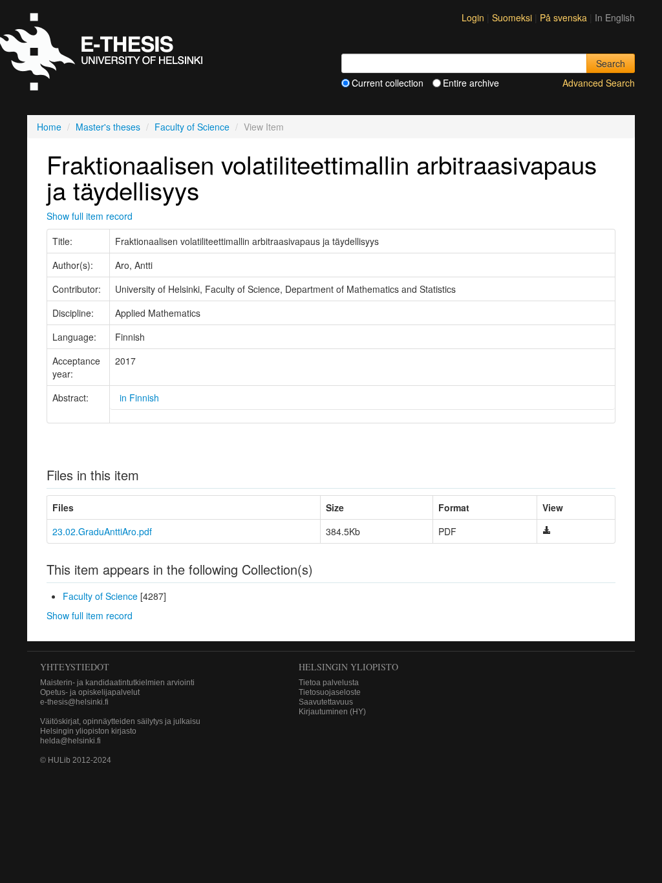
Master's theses (108, 126)
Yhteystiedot (74, 667)
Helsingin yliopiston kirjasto (88, 731)
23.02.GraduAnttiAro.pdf (102, 531)
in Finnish (139, 397)
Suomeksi (513, 17)
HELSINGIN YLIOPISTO (348, 667)
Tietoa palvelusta (329, 682)
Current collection (387, 82)
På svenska (565, 17)
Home (49, 126)
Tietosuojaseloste (330, 692)
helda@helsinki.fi (70, 740)
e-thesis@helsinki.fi (74, 702)
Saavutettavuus (326, 702)
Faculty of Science (192, 126)
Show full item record (90, 215)
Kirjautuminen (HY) (332, 711)
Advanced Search (598, 82)
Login (473, 17)
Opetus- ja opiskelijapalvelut (90, 692)
